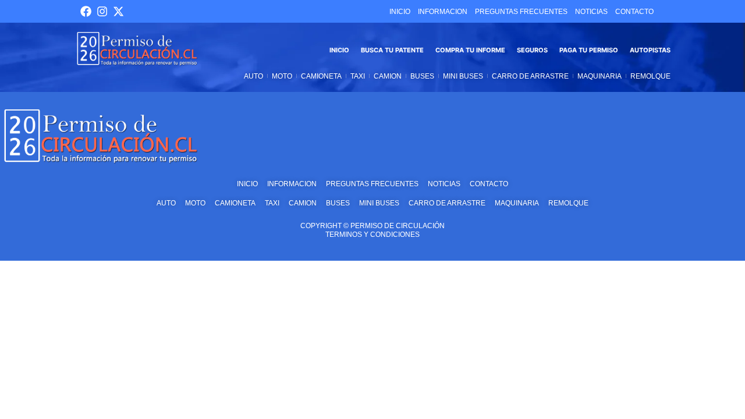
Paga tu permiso (588, 50)
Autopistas (650, 50)
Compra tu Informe (470, 50)
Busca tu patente (392, 50)
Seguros (532, 50)
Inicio (339, 50)
